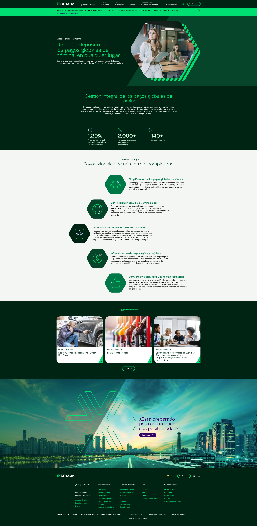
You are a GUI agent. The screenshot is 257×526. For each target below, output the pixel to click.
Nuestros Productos (128, 485)
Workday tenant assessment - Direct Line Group (77, 354)
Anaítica (123, 501)
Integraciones (125, 504)
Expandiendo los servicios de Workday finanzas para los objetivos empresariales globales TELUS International (175, 356)
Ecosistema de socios (150, 499)
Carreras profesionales (172, 502)
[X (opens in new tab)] (199, 476)
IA (120, 498)
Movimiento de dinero (106, 507)
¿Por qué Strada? (88, 5)
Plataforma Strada (127, 490)
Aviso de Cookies (178, 514)
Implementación (104, 493)
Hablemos (146, 435)
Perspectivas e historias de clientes (149, 4)
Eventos (78, 506)
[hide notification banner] (199, 10)
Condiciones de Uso (135, 514)
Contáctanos (194, 4)
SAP (143, 493)
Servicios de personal (106, 499)
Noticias (167, 499)
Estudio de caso (81, 503)
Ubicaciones (169, 496)
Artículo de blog (81, 500)
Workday (145, 490)
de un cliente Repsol (117, 353)
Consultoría (102, 490)
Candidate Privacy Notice (137, 518)
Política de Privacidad (157, 514)
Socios (132, 5)
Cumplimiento (125, 507)
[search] (183, 4)
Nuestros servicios (105, 485)
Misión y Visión (169, 490)
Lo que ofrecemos (119, 4)
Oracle (144, 496)
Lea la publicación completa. (67, 13)
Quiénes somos (170, 5)
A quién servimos (105, 4)
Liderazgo (168, 493)
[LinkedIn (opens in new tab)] (194, 476)
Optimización (103, 496)
